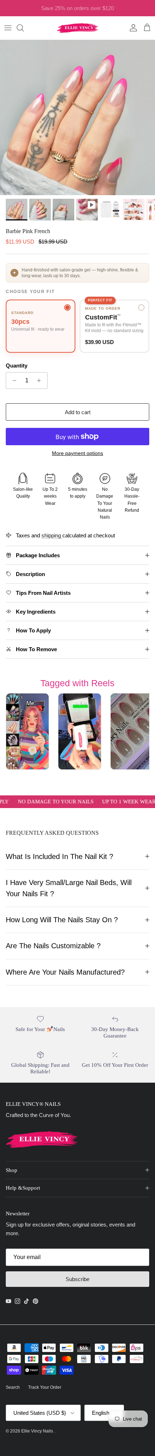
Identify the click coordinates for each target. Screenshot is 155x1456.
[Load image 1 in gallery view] (77, 117)
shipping (51, 535)
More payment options (77, 453)
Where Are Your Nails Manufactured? (65, 972)
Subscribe (77, 1279)
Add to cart (77, 412)
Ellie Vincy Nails (37, 1431)
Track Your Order (44, 1387)
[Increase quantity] (41, 380)
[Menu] (8, 28)
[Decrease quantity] (12, 380)
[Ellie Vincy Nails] (77, 28)
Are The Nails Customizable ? (53, 946)
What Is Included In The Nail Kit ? (59, 856)
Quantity (16, 365)
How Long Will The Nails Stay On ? (62, 920)
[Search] (24, 28)
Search (13, 1387)
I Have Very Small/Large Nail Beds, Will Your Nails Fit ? (69, 888)
